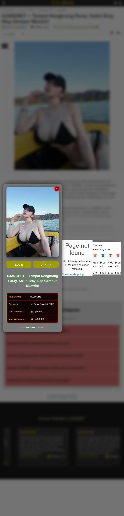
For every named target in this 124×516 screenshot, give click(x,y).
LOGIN (19, 264)
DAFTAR (46, 264)
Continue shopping (73, 274)
